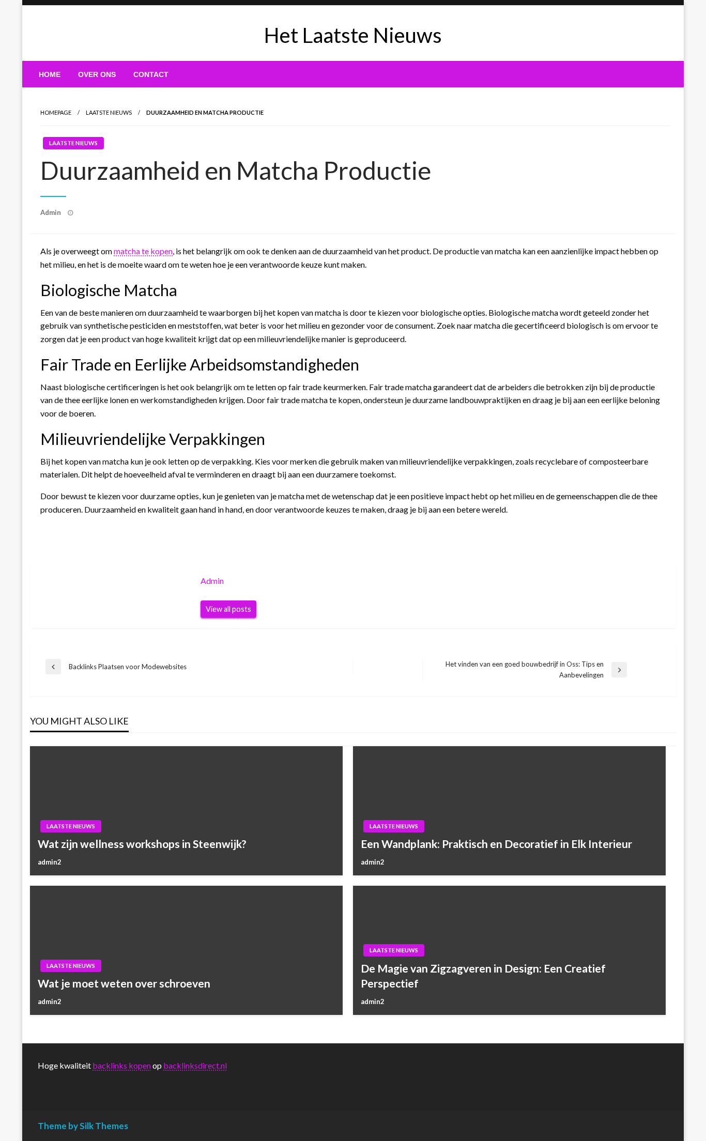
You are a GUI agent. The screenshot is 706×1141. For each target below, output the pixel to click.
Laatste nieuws (109, 112)
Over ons (97, 74)
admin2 (50, 862)
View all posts (228, 609)
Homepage (55, 112)
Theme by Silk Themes (83, 1125)
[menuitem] (49, 74)
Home (49, 74)
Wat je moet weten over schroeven (124, 983)
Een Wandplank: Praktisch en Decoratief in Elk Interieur (496, 843)
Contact (150, 74)
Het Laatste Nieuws (353, 35)
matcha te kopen (143, 251)
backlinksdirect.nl (195, 1065)
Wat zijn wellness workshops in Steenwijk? (142, 843)
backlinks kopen (122, 1065)
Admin (51, 212)
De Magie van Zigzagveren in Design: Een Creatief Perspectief (483, 976)
